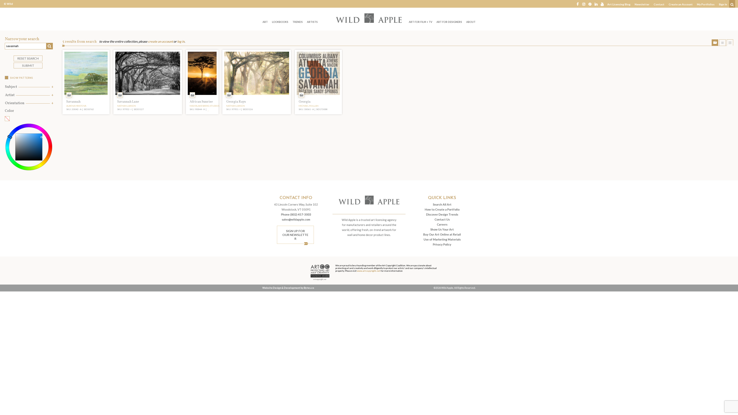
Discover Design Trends (442, 214)
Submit (28, 65)
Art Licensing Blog (618, 4)
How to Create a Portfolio (442, 209)
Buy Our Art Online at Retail (442, 234)
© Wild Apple (8, 6)
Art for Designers (449, 21)
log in (180, 41)
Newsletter (642, 4)
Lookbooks (280, 21)
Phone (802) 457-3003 (296, 214)
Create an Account (681, 4)
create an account (160, 41)
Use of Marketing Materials (442, 239)
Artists (312, 21)
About (470, 21)
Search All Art (442, 204)
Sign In (723, 4)
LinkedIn (596, 3)
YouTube (602, 3)
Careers (442, 224)
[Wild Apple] (369, 18)
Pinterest (590, 3)
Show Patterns (21, 77)
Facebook (577, 3)
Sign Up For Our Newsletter (295, 234)
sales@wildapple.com (296, 219)
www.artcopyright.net (368, 270)
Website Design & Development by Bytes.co (288, 287)
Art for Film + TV (420, 21)
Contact (659, 4)
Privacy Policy (442, 244)
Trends (298, 21)
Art (265, 21)
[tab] (29, 87)
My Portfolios (706, 4)
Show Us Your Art (442, 229)
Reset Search (28, 58)
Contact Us (442, 219)
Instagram (584, 3)
